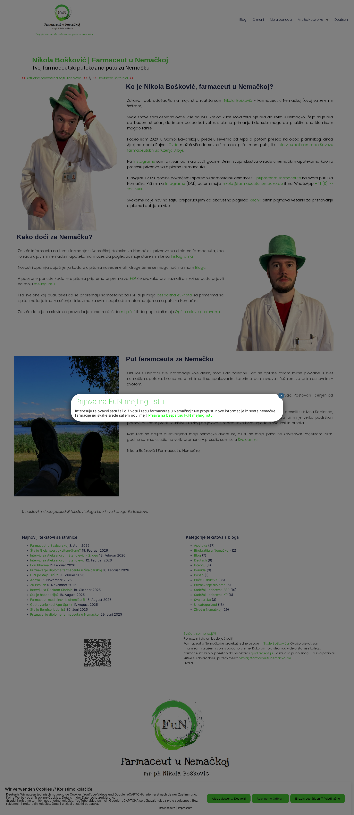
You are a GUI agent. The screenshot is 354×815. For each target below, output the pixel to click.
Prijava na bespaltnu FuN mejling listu (180, 415)
